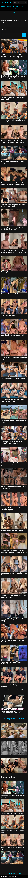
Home (14, 12)
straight (14, 10)
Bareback (3, 8)
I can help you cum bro (9, 315)
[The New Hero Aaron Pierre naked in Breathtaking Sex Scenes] (12, 788)
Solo (19, 8)
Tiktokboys (15, 6)
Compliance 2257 (11, 873)
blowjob (10, 8)
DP (9, 10)
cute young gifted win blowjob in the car (10, 865)
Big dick (3, 6)
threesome (4, 10)
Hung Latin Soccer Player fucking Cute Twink (12, 813)
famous (9, 6)
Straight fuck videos (14, 718)
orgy (15, 8)
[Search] (25, 2)
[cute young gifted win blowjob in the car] (12, 857)
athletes (22, 6)
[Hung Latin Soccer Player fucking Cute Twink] (12, 805)
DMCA (19, 873)
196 (17, 689)
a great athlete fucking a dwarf (12, 530)
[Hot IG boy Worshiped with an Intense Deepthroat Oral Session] (12, 840)
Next (22, 689)
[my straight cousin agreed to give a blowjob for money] (12, 822)
